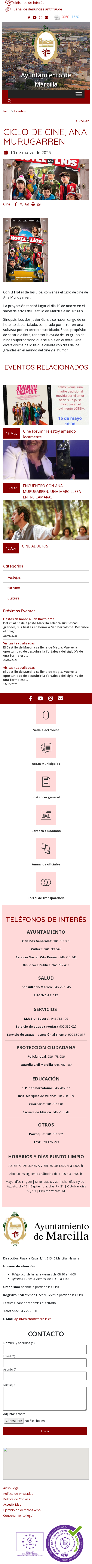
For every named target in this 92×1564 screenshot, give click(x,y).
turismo (13, 587)
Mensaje (9, 1385)
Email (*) (9, 1356)
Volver (83, 121)
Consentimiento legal (18, 1515)
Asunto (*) (10, 1369)
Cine (6, 204)
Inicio (6, 111)
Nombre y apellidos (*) (19, 1343)
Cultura (13, 598)
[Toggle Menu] (79, 94)
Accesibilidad (12, 1504)
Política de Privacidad (18, 1494)
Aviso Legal (11, 1488)
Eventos (20, 111)
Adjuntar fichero (14, 1414)
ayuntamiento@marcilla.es (32, 1319)
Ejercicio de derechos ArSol (22, 1510)
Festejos (14, 577)
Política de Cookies (16, 1499)
